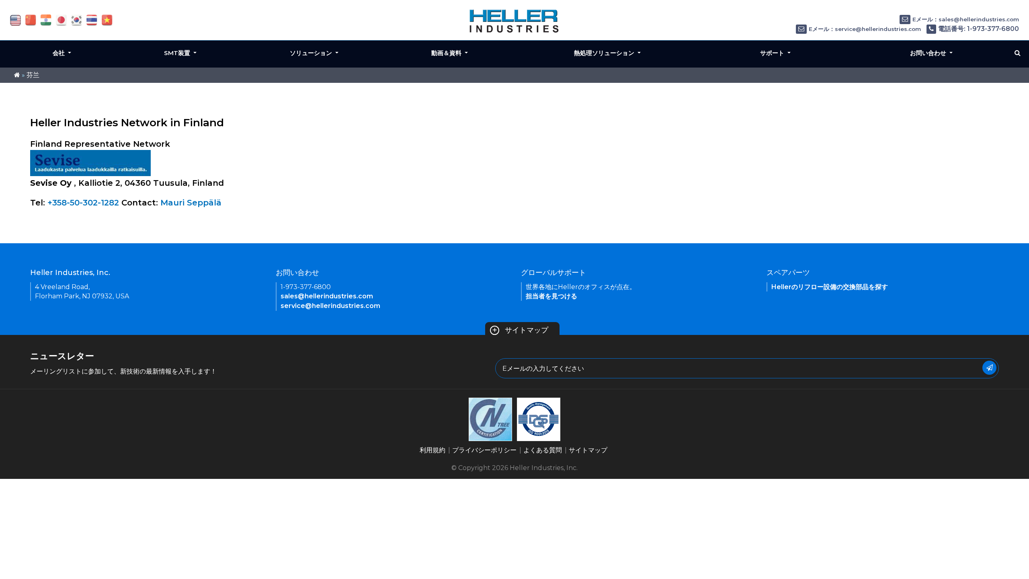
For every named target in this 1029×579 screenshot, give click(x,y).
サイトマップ (520, 330)
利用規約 (432, 450)
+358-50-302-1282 (83, 202)
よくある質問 (542, 450)
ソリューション (312, 53)
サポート (773, 53)
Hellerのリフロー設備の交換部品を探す (829, 287)
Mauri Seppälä (190, 202)
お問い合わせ (929, 53)
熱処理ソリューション (605, 53)
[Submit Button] (989, 368)
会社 (59, 53)
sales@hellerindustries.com (327, 296)
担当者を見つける (551, 296)
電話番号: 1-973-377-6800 (978, 29)
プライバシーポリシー (484, 450)
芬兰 (33, 75)
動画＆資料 (447, 53)
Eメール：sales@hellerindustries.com (965, 19)
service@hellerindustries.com (330, 306)
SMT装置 (178, 53)
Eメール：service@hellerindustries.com (865, 29)
